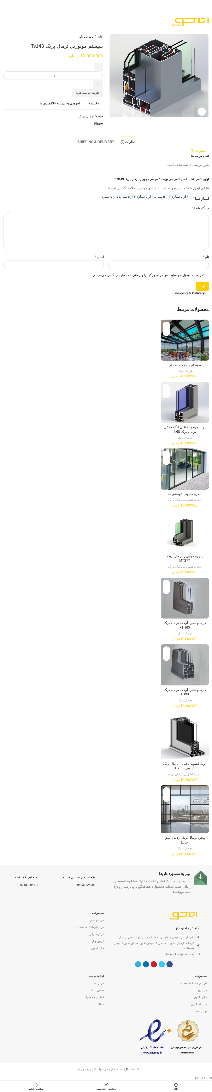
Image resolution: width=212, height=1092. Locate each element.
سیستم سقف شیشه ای (185, 365)
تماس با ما (97, 990)
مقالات (100, 1004)
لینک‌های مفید (96, 976)
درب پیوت (201, 990)
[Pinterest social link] (79, 123)
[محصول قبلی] (13, 36)
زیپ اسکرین (199, 1004)
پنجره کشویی (192, 499)
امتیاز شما (201, 198)
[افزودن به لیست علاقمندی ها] (166, 325)
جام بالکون (200, 997)
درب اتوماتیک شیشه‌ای (90, 927)
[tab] (127, 141)
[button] (166, 332)
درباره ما (98, 983)
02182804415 (29, 884)
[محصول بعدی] (5, 36)
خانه (100, 36)
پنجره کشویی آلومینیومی (184, 494)
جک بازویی (97, 948)
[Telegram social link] (70, 123)
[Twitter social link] (84, 123)
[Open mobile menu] (4, 22)
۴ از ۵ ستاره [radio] (127, 196)
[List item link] (154, 954)
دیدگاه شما (200, 208)
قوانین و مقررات (93, 997)
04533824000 (86, 884)
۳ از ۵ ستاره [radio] (145, 196)
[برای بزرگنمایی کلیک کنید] (202, 111)
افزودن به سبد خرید (87, 92)
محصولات (98, 913)
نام (206, 257)
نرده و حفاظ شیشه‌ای (193, 983)
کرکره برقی (96, 934)
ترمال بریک (86, 36)
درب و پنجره (96, 920)
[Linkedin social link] (74, 123)
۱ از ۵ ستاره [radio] (180, 196)
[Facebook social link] (89, 123)
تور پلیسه (201, 1011)
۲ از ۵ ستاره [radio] (162, 196)
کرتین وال (98, 941)
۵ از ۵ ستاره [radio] (109, 196)
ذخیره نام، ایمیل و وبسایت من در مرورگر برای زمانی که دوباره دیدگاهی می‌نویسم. (148, 275)
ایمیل (99, 257)
